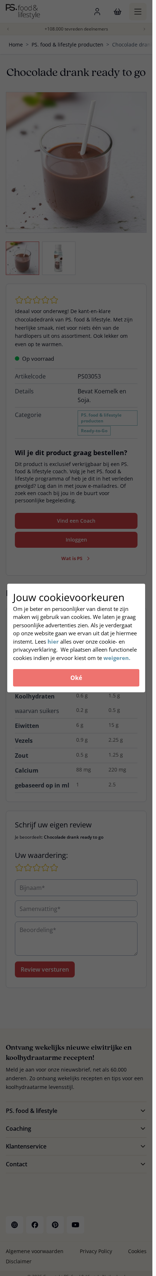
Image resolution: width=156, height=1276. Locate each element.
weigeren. (116, 657)
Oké (76, 678)
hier (54, 641)
